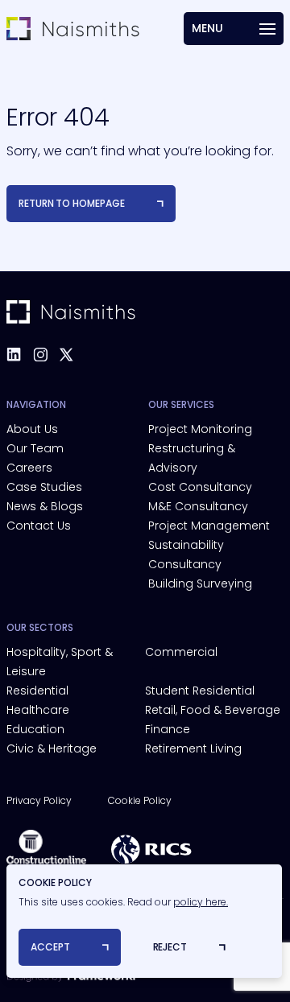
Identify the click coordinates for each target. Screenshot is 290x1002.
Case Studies (44, 487)
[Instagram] (40, 355)
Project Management (209, 525)
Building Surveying (200, 583)
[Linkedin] (13, 354)
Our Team (35, 448)
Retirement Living (193, 748)
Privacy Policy (39, 800)
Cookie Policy (140, 800)
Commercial (181, 652)
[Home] (72, 29)
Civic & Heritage (51, 748)
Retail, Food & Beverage (212, 710)
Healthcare (37, 710)
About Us (32, 429)
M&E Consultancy (198, 506)
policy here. (200, 902)
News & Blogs (44, 506)
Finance (167, 729)
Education (35, 729)
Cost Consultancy (200, 487)
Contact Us (38, 525)
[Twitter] (66, 354)
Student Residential (200, 690)
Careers (29, 468)
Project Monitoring (200, 429)
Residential (37, 690)
